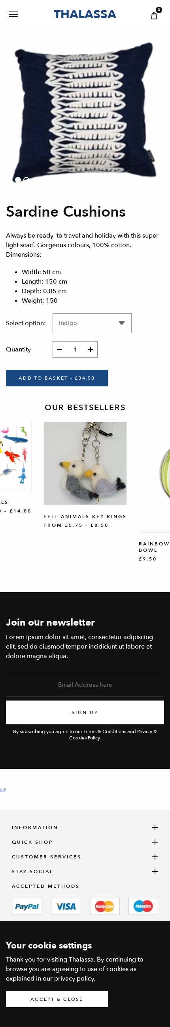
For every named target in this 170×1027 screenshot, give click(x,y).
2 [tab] (26, 180)
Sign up (85, 712)
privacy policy (74, 978)
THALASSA (85, 14)
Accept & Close (56, 999)
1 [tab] (18, 180)
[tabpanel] (85, 115)
